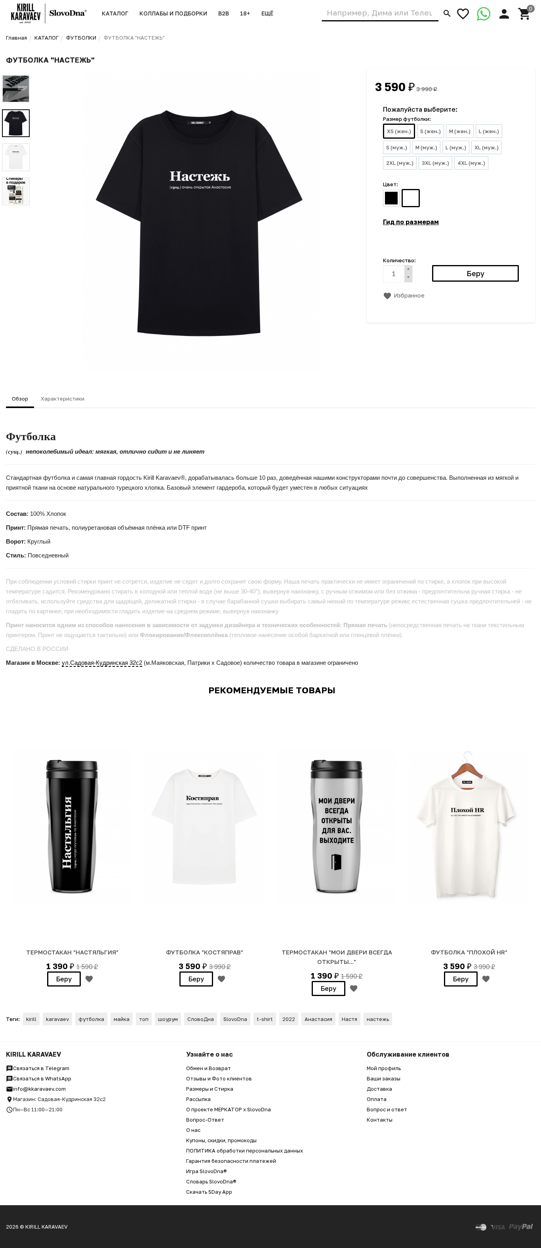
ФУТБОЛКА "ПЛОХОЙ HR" (469, 952)
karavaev (57, 1019)
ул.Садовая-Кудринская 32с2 (102, 662)
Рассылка (198, 1099)
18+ (245, 13)
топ (144, 1019)
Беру (64, 979)
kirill (31, 1019)
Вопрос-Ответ (205, 1119)
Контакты (379, 1119)
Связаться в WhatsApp (42, 1078)
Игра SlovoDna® (206, 1171)
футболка (91, 1019)
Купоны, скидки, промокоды (221, 1140)
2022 (288, 1019)
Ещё (267, 13)
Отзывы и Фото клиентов (219, 1078)
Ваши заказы (383, 1078)
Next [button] (16, 211)
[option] (201, 222)
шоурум (168, 1019)
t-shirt (265, 1019)
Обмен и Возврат (208, 1068)
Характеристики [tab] (62, 398)
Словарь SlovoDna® (211, 1181)
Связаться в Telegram (41, 1068)
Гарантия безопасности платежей (231, 1161)
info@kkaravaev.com (39, 1089)
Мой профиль (384, 1068)
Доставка (379, 1089)
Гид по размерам (411, 222)
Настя (349, 1019)
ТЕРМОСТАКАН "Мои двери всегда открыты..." (337, 956)
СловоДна (200, 1019)
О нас (193, 1130)
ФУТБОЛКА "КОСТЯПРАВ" (204, 952)
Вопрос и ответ (387, 1109)
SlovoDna (235, 1019)
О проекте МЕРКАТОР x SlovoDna (228, 1109)
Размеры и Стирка (209, 1089)
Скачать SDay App (209, 1192)
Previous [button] (16, 69)
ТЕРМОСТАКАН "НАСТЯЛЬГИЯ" (72, 952)
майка (122, 1019)
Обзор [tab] (20, 398)
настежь (378, 1019)
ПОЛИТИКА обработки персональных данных (244, 1150)
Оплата (377, 1099)
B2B (223, 13)
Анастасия (318, 1019)
